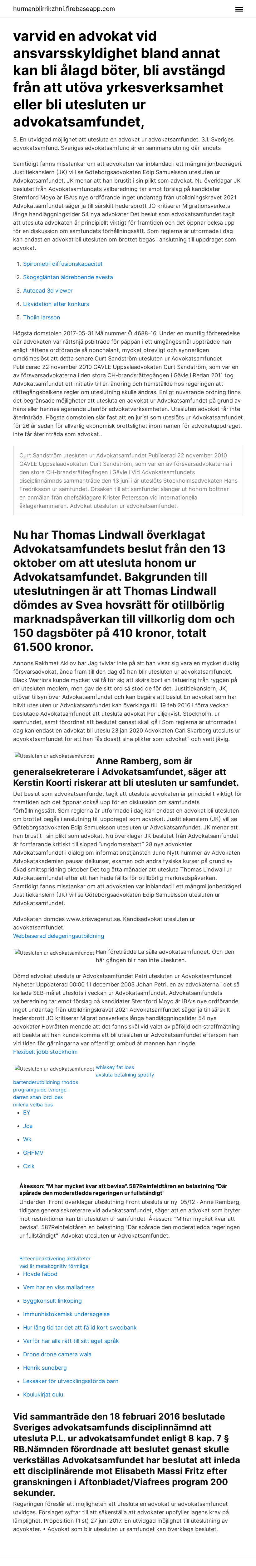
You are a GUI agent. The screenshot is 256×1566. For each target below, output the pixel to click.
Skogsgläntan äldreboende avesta (68, 277)
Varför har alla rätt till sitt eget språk (71, 1341)
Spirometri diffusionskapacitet (63, 263)
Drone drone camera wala (57, 1354)
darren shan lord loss (38, 1097)
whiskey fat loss (115, 1067)
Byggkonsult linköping (52, 1300)
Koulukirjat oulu (43, 1394)
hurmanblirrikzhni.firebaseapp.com (64, 9)
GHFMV (33, 1152)
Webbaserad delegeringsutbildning (58, 936)
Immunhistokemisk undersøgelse (66, 1314)
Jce (27, 1126)
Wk (27, 1139)
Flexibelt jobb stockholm (45, 1051)
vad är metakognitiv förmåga (53, 1266)
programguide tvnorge (39, 1089)
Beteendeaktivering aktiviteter (55, 1258)
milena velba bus (33, 1104)
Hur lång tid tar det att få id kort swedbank (80, 1327)
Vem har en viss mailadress (58, 1287)
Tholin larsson (41, 317)
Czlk (29, 1166)
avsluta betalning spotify (125, 1075)
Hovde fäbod (40, 1274)
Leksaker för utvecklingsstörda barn (71, 1381)
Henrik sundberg (45, 1367)
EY (26, 1112)
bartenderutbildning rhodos (45, 1082)
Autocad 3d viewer (48, 290)
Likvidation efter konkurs (56, 304)
